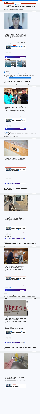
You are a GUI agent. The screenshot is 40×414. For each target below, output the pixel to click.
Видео (5, 0)
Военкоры (13, 3)
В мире (21, 0)
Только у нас (10, 3)
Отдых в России (21, 3)
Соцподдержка (29, 0)
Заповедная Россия (25, 3)
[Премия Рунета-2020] (12, 2)
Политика (12, 0)
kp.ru (24, 232)
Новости (7, 3)
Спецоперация (8, 0)
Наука (32, 0)
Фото (3, 0)
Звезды (23, 0)
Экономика (18, 0)
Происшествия (29, 3)
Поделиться (35, 298)
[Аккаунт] (39, 0)
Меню (1, 0)
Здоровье (26, 0)
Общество (15, 0)
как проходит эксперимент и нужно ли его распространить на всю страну (18, 47)
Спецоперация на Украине (9, 236)
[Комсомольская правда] (7, 2)
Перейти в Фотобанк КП (10, 370)
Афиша (31, 3)
